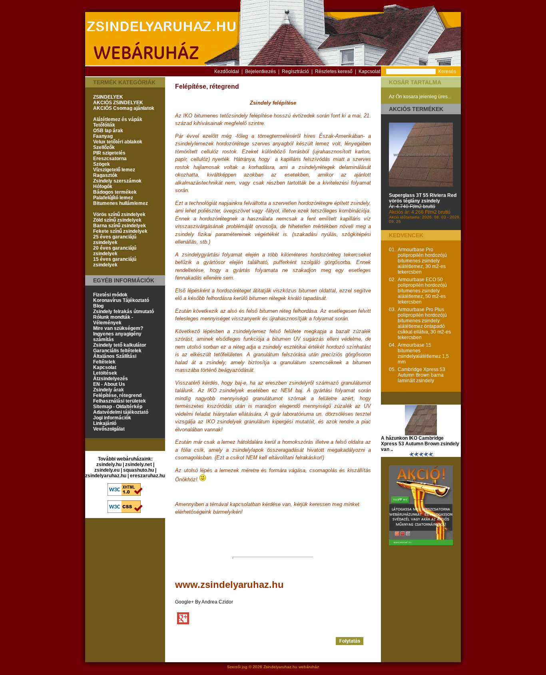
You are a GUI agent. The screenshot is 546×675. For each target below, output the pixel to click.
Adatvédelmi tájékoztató (120, 412)
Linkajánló (104, 423)
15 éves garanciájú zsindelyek (114, 262)
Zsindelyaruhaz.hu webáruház (291, 667)
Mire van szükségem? (118, 328)
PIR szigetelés (109, 153)
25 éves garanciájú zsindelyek (114, 239)
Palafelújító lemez (113, 198)
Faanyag (103, 136)
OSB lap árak (108, 130)
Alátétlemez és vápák (117, 119)
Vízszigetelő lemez (114, 170)
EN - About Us (109, 384)
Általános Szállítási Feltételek (114, 359)
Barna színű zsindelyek (119, 225)
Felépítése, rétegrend (117, 395)
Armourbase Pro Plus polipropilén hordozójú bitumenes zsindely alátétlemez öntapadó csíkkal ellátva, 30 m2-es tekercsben (424, 323)
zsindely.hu (109, 464)
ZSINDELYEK (108, 97)
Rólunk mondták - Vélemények (113, 320)
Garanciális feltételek (117, 350)
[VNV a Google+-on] (183, 618)
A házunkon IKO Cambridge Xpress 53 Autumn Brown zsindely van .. (420, 443)
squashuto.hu (138, 470)
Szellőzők (104, 147)
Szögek (101, 164)
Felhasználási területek (119, 401)
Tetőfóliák (104, 125)
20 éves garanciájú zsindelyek (114, 250)
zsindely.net (138, 464)
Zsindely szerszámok (117, 181)
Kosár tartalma (415, 82)
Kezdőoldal (226, 71)
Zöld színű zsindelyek (117, 220)
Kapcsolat (369, 71)
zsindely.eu (107, 470)
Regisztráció (295, 71)
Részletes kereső (334, 71)
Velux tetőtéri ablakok (117, 142)
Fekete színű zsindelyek (120, 231)
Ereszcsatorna (110, 158)
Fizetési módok (110, 295)
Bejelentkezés (260, 71)
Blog (98, 306)
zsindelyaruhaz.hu (105, 475)
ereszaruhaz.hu (147, 475)
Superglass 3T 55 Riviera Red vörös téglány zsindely (422, 198)
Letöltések (105, 373)
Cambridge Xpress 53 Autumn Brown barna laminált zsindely (421, 375)
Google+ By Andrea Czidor (204, 602)
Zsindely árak (108, 390)
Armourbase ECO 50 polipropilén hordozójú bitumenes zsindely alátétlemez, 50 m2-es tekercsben (422, 291)
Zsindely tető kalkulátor (119, 345)
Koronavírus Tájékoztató (121, 300)
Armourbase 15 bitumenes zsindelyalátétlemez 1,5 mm (423, 353)
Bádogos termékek (115, 192)
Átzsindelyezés (110, 378)
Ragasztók (105, 175)
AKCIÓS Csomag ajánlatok (123, 108)
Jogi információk (112, 418)
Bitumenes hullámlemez (120, 203)
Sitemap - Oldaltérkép (117, 406)
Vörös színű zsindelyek (119, 214)
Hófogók (102, 186)
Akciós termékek (416, 109)
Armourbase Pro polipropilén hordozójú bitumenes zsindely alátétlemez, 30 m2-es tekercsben (422, 261)
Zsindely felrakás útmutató (123, 311)
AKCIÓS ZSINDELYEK (118, 102)
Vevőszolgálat (109, 429)
